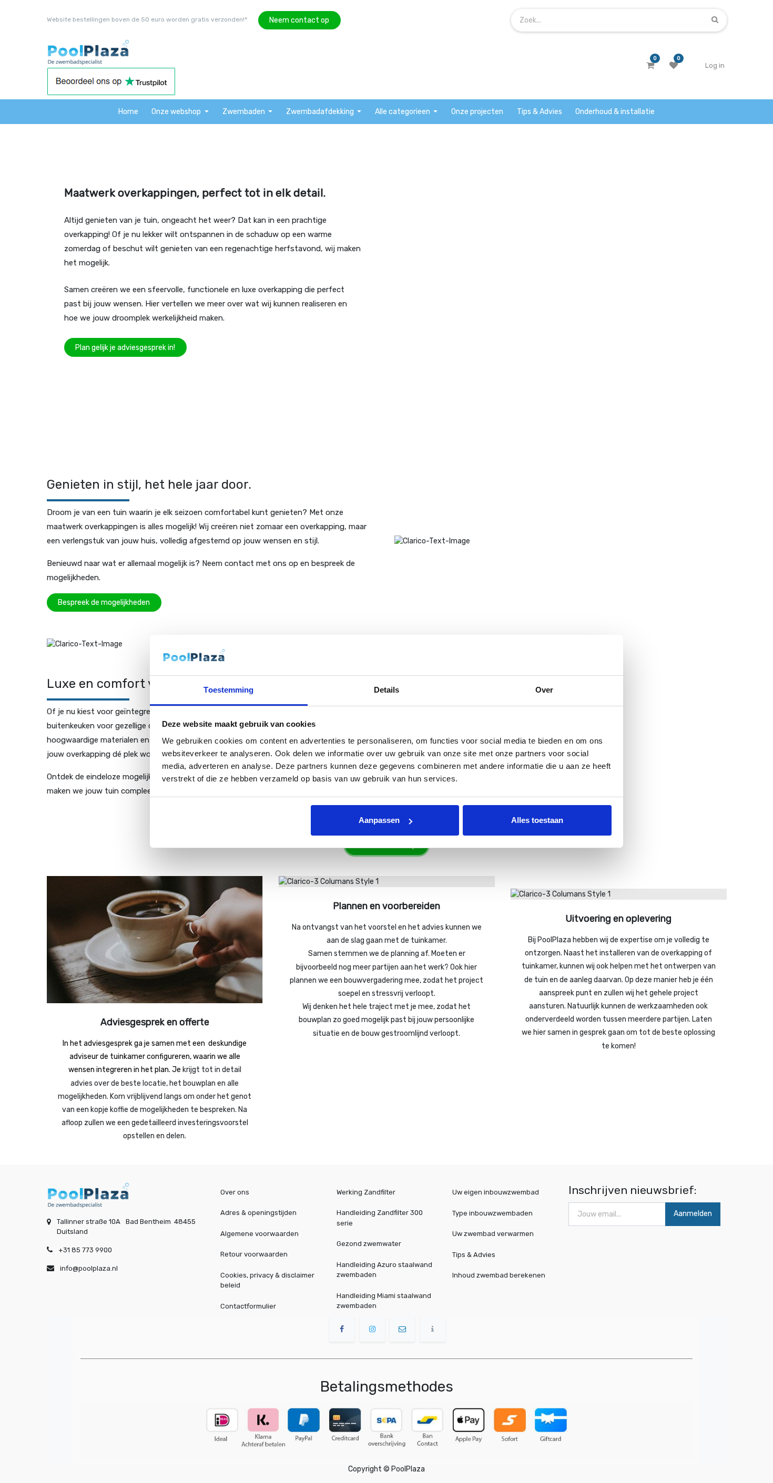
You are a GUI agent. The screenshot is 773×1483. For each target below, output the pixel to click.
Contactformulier (248, 1306)
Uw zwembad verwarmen (493, 1234)
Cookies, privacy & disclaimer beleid (267, 1280)
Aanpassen (379, 820)
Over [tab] (544, 689)
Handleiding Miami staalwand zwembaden (384, 1301)
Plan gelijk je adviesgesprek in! (125, 347)
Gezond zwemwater (369, 1244)
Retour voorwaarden (254, 1254)
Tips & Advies (473, 1254)
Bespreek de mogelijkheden (104, 602)
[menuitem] (128, 111)
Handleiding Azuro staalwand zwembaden (384, 1270)
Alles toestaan (537, 820)
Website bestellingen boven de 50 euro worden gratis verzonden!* (147, 19)
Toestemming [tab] (228, 689)
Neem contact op (299, 20)
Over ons (234, 1192)
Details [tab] (387, 689)
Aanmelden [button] (693, 1213)
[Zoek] (715, 19)
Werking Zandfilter (366, 1192)
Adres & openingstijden (258, 1213)
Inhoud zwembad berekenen (498, 1275)
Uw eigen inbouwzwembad (495, 1192)
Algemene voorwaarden (259, 1234)
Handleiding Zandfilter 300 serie (380, 1218)
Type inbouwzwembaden (492, 1213)
